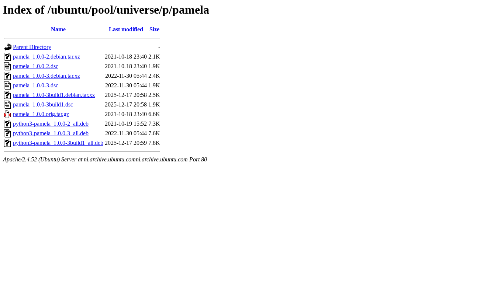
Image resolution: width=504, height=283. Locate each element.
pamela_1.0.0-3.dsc (35, 85)
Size (154, 29)
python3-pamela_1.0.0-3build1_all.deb (58, 143)
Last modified (126, 29)
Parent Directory (32, 47)
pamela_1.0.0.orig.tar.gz (41, 114)
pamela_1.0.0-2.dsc (35, 66)
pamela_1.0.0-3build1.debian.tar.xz (54, 95)
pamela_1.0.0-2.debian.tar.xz (46, 56)
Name (58, 29)
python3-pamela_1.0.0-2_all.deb (51, 123)
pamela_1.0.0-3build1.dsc (43, 104)
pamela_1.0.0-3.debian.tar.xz (46, 76)
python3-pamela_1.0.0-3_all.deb (51, 133)
